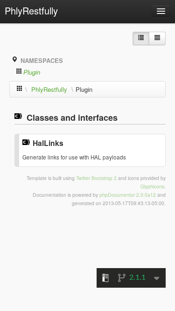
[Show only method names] (157, 38)
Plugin (31, 72)
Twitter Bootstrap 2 (96, 177)
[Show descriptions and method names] (141, 38)
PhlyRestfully (31, 10)
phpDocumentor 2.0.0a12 (127, 194)
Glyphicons (152, 186)
